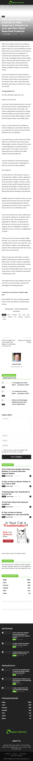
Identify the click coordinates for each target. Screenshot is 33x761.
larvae (4, 317)
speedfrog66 (6, 34)
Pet (15, 317)
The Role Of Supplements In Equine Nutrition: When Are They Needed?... (21, 671)
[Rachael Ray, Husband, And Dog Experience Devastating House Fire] (6, 681)
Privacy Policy (22, 754)
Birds (3, 476)
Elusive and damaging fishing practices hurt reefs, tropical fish (19, 402)
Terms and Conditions (16, 755)
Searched (27, 317)
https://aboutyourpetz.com (16, 366)
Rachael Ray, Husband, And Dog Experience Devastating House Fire (21, 680)
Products (20, 317)
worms (4, 319)
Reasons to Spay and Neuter (24, 341)
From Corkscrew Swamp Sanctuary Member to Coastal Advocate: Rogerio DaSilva (16, 471)
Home (2, 6)
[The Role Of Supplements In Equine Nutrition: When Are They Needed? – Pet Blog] (6, 672)
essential (14, 314)
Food (24, 314)
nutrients (10, 317)
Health (3, 496)
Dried (8, 314)
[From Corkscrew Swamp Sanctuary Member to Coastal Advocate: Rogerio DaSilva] (6, 635)
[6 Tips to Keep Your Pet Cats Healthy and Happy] (6, 690)
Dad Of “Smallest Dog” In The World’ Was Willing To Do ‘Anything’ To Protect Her (9, 343)
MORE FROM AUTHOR (9, 378)
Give (28, 314)
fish (20, 314)
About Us (15, 754)
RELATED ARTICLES (9, 375)
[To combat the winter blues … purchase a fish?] (6, 393)
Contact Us (8, 754)
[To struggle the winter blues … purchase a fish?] (6, 385)
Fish (7, 6)
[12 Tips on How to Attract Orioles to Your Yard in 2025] (6, 646)
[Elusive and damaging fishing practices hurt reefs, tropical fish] (6, 402)
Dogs (14, 684)
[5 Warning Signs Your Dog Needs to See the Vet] (6, 654)
